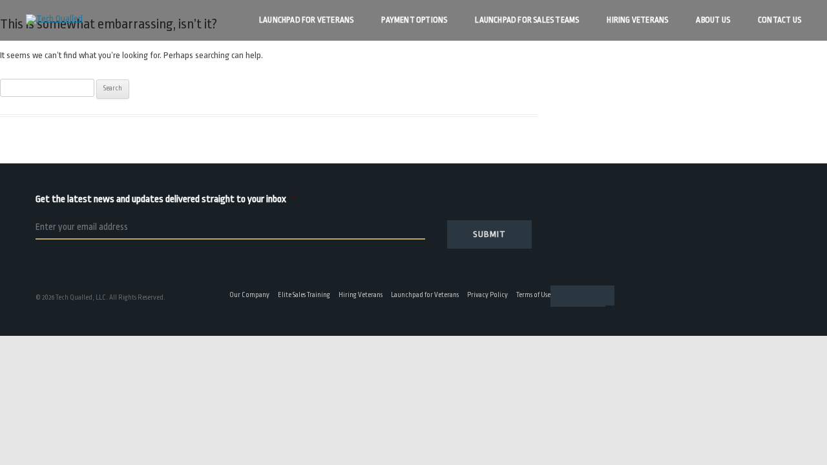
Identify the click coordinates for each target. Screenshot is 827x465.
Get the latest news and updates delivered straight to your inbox (182, 199)
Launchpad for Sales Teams (527, 20)
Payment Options (414, 20)
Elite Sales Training (304, 295)
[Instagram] (596, 296)
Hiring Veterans (637, 20)
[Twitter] (583, 296)
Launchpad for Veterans (306, 20)
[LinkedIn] (570, 296)
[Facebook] (557, 296)
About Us (713, 20)
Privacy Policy (487, 295)
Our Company (249, 295)
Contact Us (779, 20)
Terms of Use (533, 295)
